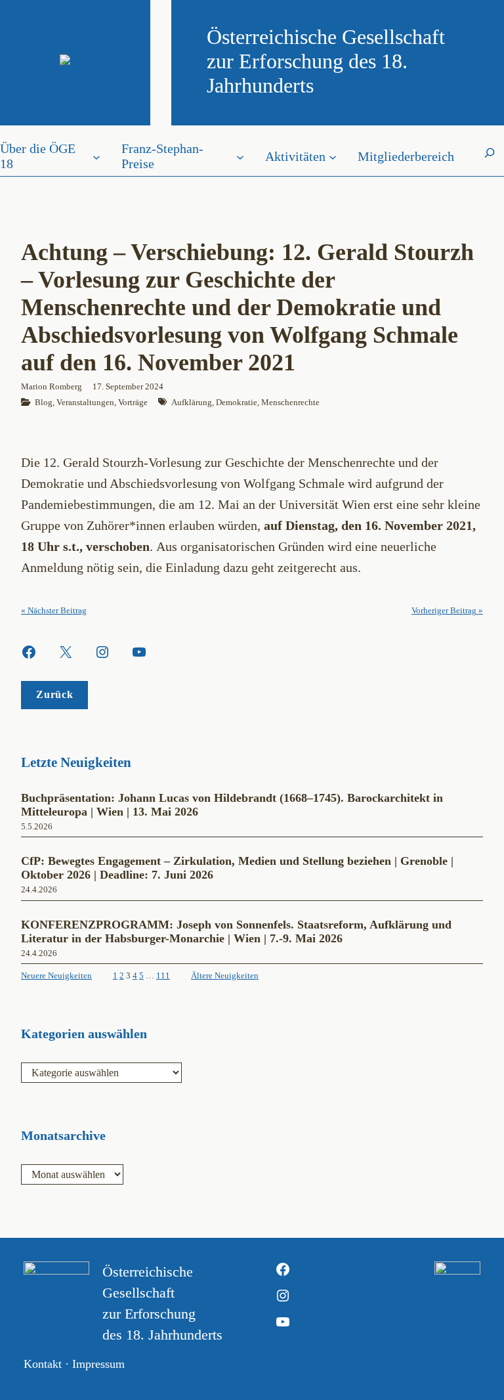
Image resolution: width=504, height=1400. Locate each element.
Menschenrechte (290, 402)
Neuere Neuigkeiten (56, 975)
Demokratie (236, 402)
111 (163, 975)
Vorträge (133, 402)
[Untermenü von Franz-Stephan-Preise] (240, 156)
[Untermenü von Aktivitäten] (333, 156)
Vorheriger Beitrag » (447, 610)
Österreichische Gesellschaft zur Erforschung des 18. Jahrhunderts (326, 61)
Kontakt (43, 1363)
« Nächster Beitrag (54, 610)
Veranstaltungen (85, 402)
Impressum (98, 1363)
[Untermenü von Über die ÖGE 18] (96, 156)
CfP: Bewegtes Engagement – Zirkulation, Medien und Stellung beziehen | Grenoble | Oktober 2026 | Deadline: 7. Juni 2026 (237, 867)
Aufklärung (191, 402)
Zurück (54, 694)
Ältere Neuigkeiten (225, 975)
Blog (43, 402)
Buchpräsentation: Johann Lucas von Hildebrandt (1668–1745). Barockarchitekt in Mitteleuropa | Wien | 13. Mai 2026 (232, 804)
